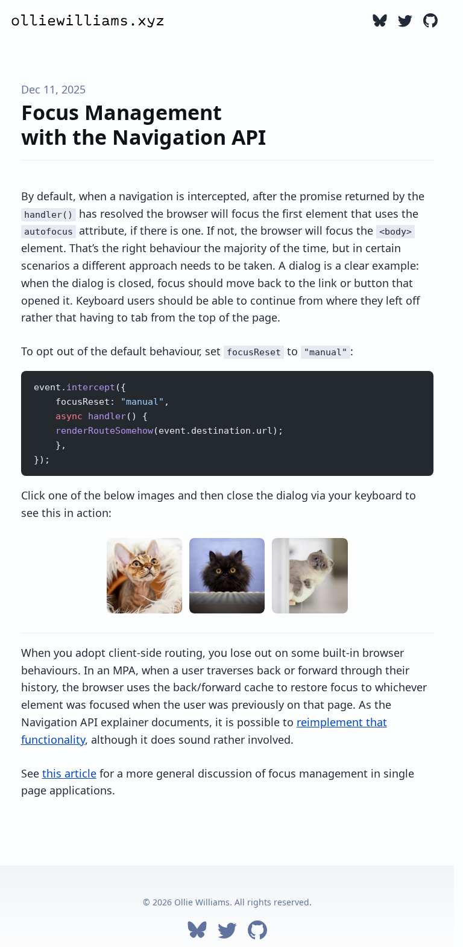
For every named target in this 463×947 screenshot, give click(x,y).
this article (69, 773)
